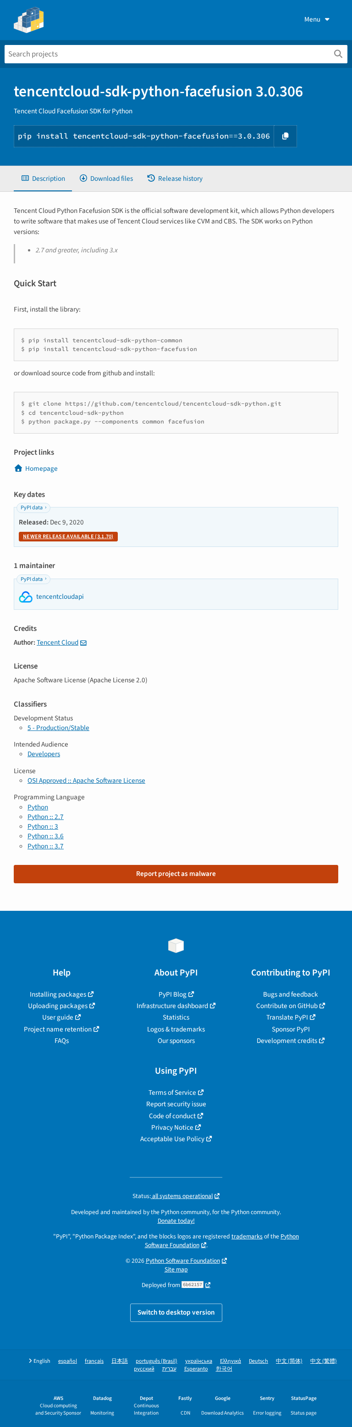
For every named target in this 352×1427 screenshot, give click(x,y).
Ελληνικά (230, 1361)
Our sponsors (176, 1041)
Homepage (41, 468)
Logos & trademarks (176, 1029)
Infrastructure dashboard (172, 1006)
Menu (312, 19)
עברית (169, 1369)
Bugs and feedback (290, 994)
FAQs (62, 1041)
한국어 (224, 1369)
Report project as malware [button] (176, 874)
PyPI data (32, 508)
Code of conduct (172, 1116)
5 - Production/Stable (58, 728)
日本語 (119, 1361)
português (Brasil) (156, 1361)
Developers (44, 754)
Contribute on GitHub (287, 1006)
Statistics (176, 1017)
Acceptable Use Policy (172, 1139)
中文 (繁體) (323, 1361)
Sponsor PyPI (291, 1029)
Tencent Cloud (57, 642)
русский (144, 1369)
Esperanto (196, 1369)
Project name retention (58, 1029)
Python (38, 807)
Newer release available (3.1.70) (68, 537)
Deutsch (258, 1361)
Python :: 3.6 (46, 836)
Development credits (287, 1041)
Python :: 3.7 (46, 846)
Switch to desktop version (176, 1312)
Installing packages (58, 994)
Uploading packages (58, 1006)
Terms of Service (172, 1092)
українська (198, 1361)
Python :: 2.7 (46, 817)
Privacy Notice (172, 1127)
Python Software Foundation (183, 1260)
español (67, 1361)
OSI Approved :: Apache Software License (86, 780)
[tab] (43, 178)
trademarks (247, 1236)
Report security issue (176, 1104)
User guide (57, 1017)
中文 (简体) (289, 1361)
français (94, 1361)
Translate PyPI (287, 1017)
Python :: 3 (43, 826)
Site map (176, 1269)
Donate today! (176, 1220)
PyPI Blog (173, 994)
